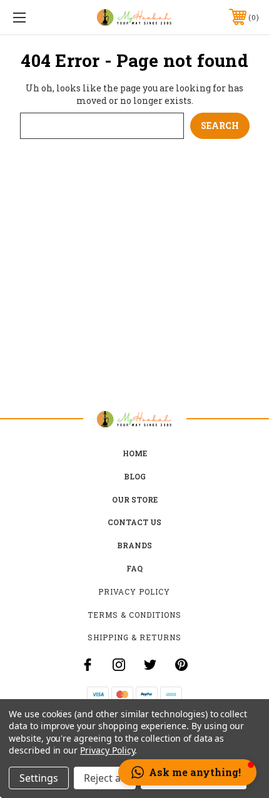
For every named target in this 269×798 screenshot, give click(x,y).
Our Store (135, 499)
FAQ (134, 568)
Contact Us (134, 522)
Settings (38, 778)
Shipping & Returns (134, 637)
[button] (187, 772)
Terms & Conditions (134, 615)
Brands (134, 545)
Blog (135, 476)
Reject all (105, 778)
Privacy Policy (134, 591)
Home (135, 453)
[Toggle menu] (37, 17)
